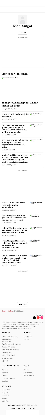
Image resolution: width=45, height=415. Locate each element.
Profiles (27, 332)
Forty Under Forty (8, 355)
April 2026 (5, 401)
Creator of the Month (9, 336)
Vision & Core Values (17, 408)
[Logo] (6, 9)
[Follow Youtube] (38, 317)
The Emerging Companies (11, 344)
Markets (5, 373)
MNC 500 (5, 361)
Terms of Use (32, 405)
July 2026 (5, 393)
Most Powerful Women (10, 350)
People (26, 339)
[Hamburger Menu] (42, 9)
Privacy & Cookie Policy (17, 405)
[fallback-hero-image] (22, 88)
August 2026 (6, 390)
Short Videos (28, 373)
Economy (5, 375)
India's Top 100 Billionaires (7, 340)
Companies (28, 336)
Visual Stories (29, 375)
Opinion (5, 381)
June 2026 (5, 395)
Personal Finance (8, 378)
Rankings (6, 332)
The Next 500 (6, 353)
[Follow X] (34, 317)
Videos (26, 370)
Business (5, 370)
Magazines (6, 386)
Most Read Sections (10, 366)
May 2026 (5, 398)
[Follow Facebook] (30, 317)
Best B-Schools (7, 358)
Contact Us (31, 408)
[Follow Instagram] (41, 317)
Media (26, 366)
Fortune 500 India (8, 347)
